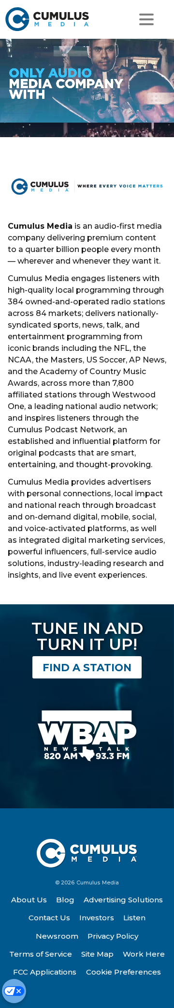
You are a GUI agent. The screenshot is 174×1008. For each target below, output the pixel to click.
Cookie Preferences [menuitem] (123, 971)
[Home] (47, 19)
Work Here (144, 954)
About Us (29, 899)
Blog (65, 899)
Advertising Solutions (123, 899)
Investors (96, 917)
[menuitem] (29, 900)
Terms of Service (40, 954)
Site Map (97, 954)
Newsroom (57, 936)
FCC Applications (44, 971)
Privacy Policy (112, 936)
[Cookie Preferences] (14, 991)
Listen (134, 917)
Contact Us (49, 917)
